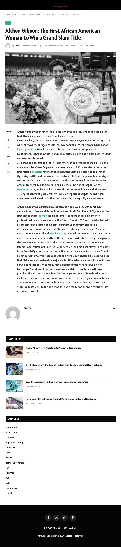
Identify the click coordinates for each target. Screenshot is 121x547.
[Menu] (9, 5)
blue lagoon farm (27, 149)
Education (11, 447)
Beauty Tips (11, 432)
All (8, 23)
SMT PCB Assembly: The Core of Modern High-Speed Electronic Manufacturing (64, 364)
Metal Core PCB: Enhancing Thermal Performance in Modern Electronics (61, 398)
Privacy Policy (52, 528)
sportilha (44, 215)
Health (9, 457)
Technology (11, 488)
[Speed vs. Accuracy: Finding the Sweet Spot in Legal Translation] (14, 386)
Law (7, 467)
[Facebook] (8, 140)
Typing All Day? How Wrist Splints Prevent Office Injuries (53, 347)
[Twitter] (8, 148)
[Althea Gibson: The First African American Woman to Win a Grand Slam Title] (60, 88)
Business (10, 437)
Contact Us (70, 528)
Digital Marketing (14, 442)
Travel (9, 493)
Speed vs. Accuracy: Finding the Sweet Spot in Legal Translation (57, 381)
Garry (16, 45)
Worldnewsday (57, 233)
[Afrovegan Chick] (60, 5)
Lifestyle (10, 472)
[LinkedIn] (8, 156)
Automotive (11, 427)
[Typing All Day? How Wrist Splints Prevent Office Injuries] (14, 352)
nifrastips (36, 171)
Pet (7, 477)
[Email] (8, 172)
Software (10, 482)
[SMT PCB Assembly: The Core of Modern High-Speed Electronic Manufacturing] (14, 369)
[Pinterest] (8, 164)
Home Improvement (15, 462)
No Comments (73, 45)
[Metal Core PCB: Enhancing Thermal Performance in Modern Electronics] (14, 403)
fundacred (23, 189)
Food (8, 452)
